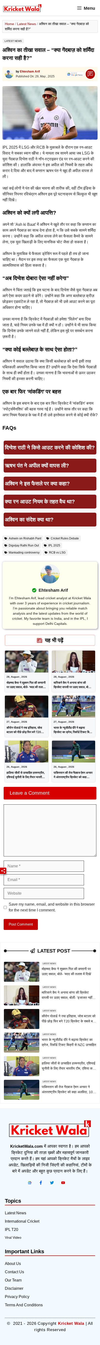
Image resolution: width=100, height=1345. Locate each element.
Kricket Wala (71, 1323)
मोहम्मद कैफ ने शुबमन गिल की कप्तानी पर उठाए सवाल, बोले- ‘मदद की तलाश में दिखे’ (26, 687)
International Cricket (22, 1221)
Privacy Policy (17, 1297)
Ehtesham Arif (30, 71)
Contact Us (14, 1272)
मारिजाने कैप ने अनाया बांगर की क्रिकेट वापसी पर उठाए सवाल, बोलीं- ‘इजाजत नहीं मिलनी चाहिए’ (73, 687)
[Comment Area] (90, 74)
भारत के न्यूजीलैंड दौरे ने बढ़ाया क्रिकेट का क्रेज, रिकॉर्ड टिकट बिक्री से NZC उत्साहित (73, 732)
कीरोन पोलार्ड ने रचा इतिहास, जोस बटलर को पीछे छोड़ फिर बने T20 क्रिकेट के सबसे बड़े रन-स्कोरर (24, 732)
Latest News (26, 24)
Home (9, 24)
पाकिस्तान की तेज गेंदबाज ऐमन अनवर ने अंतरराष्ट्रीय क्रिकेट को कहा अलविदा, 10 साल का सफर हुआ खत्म (73, 777)
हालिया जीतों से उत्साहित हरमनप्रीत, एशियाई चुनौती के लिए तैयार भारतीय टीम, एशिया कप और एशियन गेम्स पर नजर (68, 1068)
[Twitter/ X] (52, 1183)
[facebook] (30, 1183)
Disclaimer (14, 1288)
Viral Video (13, 1237)
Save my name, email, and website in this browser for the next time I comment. (52, 907)
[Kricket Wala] (22, 8)
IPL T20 (11, 1229)
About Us (13, 1264)
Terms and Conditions (24, 1305)
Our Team (13, 1280)
